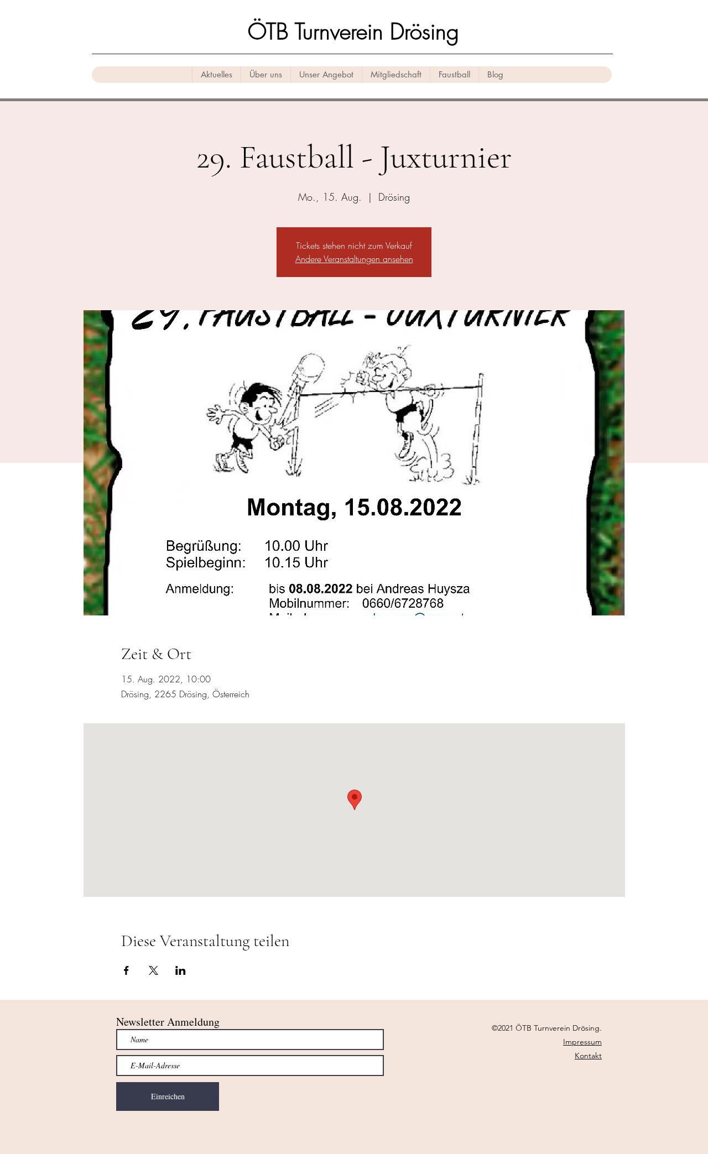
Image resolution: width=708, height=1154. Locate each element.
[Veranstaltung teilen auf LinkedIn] (180, 970)
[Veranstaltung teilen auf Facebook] (126, 970)
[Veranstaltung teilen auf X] (153, 970)
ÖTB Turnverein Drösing (353, 31)
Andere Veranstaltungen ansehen (354, 259)
